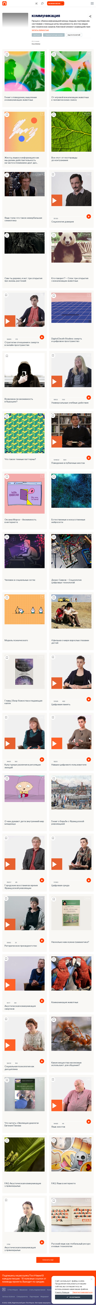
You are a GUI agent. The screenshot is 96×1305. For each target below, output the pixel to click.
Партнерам (34, 1296)
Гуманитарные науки (54, 35)
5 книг (41, 53)
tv (42, 355)
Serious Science (8, 1296)
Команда (50, 1290)
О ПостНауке (12, 1290)
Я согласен (75, 1297)
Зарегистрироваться (82, 1292)
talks (88, 53)
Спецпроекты (22, 1296)
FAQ (42, 113)
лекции (88, 1200)
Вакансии (23, 1290)
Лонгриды (41, 656)
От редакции (87, 113)
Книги (88, 777)
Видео (88, 174)
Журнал (36, 35)
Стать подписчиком (37, 1290)
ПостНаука (36, 43)
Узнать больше (62, 1292)
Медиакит (45, 1296)
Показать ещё (48, 1260)
